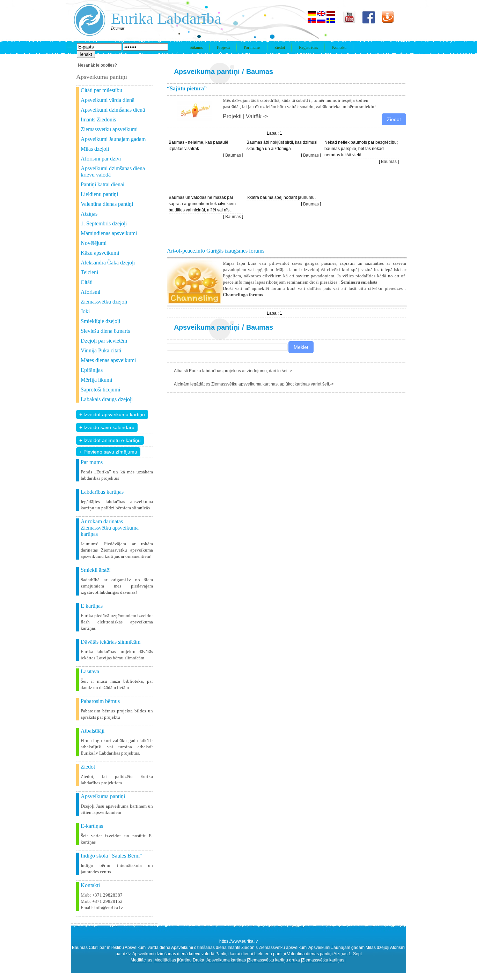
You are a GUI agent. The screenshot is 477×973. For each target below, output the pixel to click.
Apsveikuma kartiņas (226, 960)
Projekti (223, 47)
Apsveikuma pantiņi (207, 71)
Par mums (252, 47)
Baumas (259, 71)
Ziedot (279, 47)
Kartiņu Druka (191, 960)
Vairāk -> (257, 116)
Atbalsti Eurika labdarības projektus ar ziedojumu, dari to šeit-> (233, 370)
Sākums (196, 47)
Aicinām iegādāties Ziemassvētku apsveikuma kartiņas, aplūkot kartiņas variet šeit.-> (254, 384)
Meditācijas (141, 960)
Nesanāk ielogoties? (97, 65)
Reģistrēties (308, 47)
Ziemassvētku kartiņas (323, 960)
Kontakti (339, 47)
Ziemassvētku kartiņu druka (274, 960)
